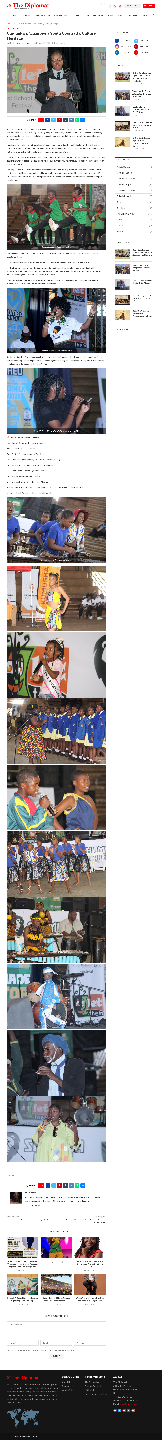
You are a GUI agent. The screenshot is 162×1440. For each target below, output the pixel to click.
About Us (66, 1382)
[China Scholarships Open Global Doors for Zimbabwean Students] (122, 77)
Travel (110, 15)
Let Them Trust (33, 129)
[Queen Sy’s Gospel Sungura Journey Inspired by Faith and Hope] (22, 1284)
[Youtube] (120, 6)
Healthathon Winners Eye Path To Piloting (140, 109)
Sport (134, 202)
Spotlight (26, 15)
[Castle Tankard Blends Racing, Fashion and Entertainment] (56, 1284)
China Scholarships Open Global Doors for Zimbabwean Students (141, 77)
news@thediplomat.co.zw (132, 1404)
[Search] (154, 15)
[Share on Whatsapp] (77, 120)
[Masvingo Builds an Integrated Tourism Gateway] (122, 95)
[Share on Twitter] (53, 120)
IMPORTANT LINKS (95, 1377)
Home (9, 24)
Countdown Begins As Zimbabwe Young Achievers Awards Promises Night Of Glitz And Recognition (22, 1264)
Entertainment (134, 196)
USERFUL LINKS (70, 1377)
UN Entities (90, 1390)
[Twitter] (105, 6)
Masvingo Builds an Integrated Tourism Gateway (141, 94)
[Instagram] (110, 6)
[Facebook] (100, 6)
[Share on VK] (71, 120)
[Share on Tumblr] (65, 120)
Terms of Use (68, 1386)
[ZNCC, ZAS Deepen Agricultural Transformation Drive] (122, 142)
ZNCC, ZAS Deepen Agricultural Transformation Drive (141, 142)
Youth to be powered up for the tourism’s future (142, 125)
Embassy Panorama (93, 15)
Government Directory (96, 1394)
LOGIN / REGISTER (133, 6)
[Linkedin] (115, 6)
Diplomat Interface (137, 15)
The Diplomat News (134, 214)
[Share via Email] (82, 120)
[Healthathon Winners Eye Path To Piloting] (122, 111)
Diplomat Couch (134, 173)
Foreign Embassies (94, 1386)
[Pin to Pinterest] (59, 120)
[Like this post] (42, 120)
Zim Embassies (92, 1382)
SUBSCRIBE (149, 6)
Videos (121, 15)
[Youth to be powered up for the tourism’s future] (122, 126)
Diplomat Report (62, 15)
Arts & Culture (42, 15)
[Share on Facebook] (47, 120)
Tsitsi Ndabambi (22, 43)
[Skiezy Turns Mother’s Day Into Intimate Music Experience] (90, 1284)
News (15, 15)
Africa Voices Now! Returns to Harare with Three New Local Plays (90, 1264)
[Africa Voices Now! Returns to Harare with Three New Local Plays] (90, 1247)
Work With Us (68, 1390)
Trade (78, 15)
